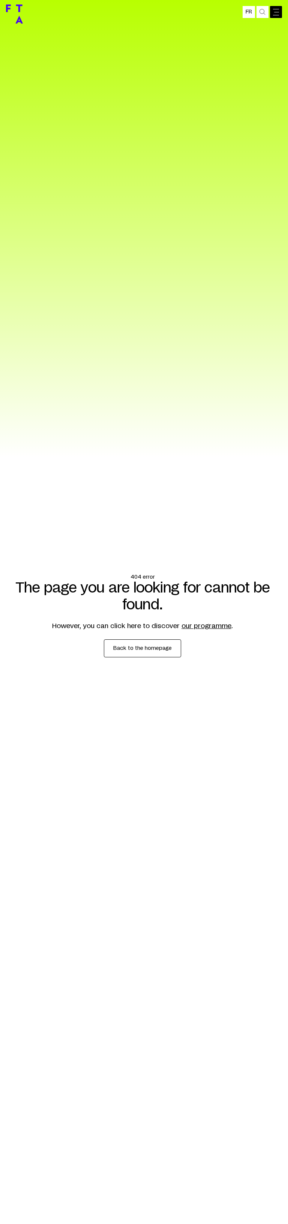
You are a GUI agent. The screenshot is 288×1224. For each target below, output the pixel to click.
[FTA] (14, 14)
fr (249, 12)
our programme (206, 626)
